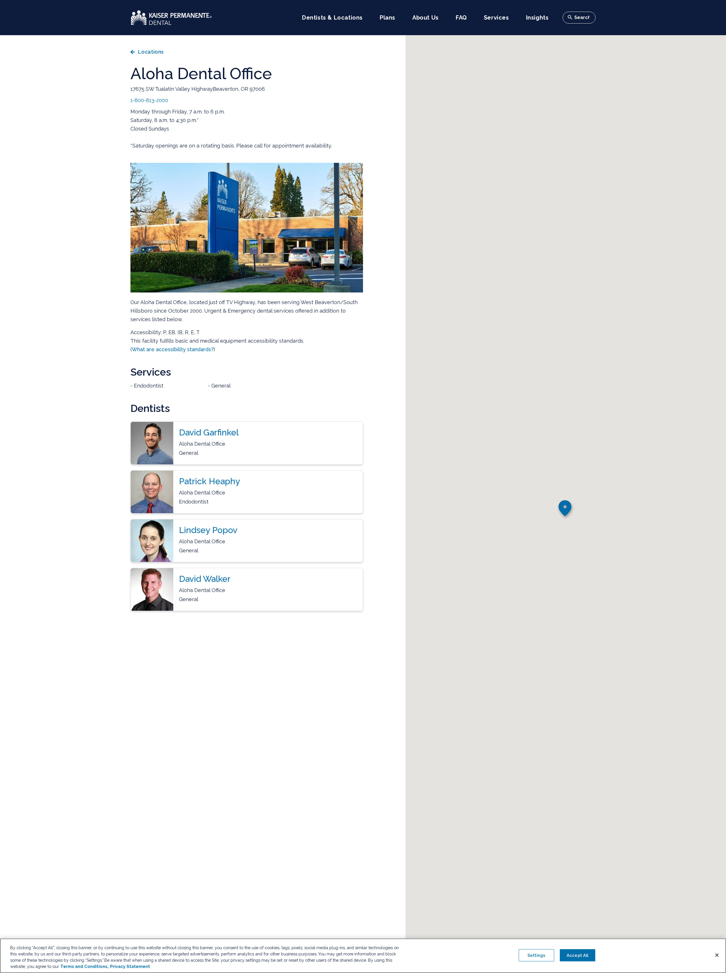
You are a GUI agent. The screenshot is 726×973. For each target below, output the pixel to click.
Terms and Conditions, (84, 966)
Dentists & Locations (332, 17)
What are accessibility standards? (173, 349)
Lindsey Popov (208, 530)
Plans (387, 17)
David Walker (205, 579)
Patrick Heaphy (209, 481)
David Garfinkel (209, 432)
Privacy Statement (130, 966)
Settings (536, 955)
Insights (537, 17)
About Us (425, 17)
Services (496, 17)
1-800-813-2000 (149, 100)
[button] (565, 510)
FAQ (461, 17)
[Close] (717, 955)
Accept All (577, 955)
